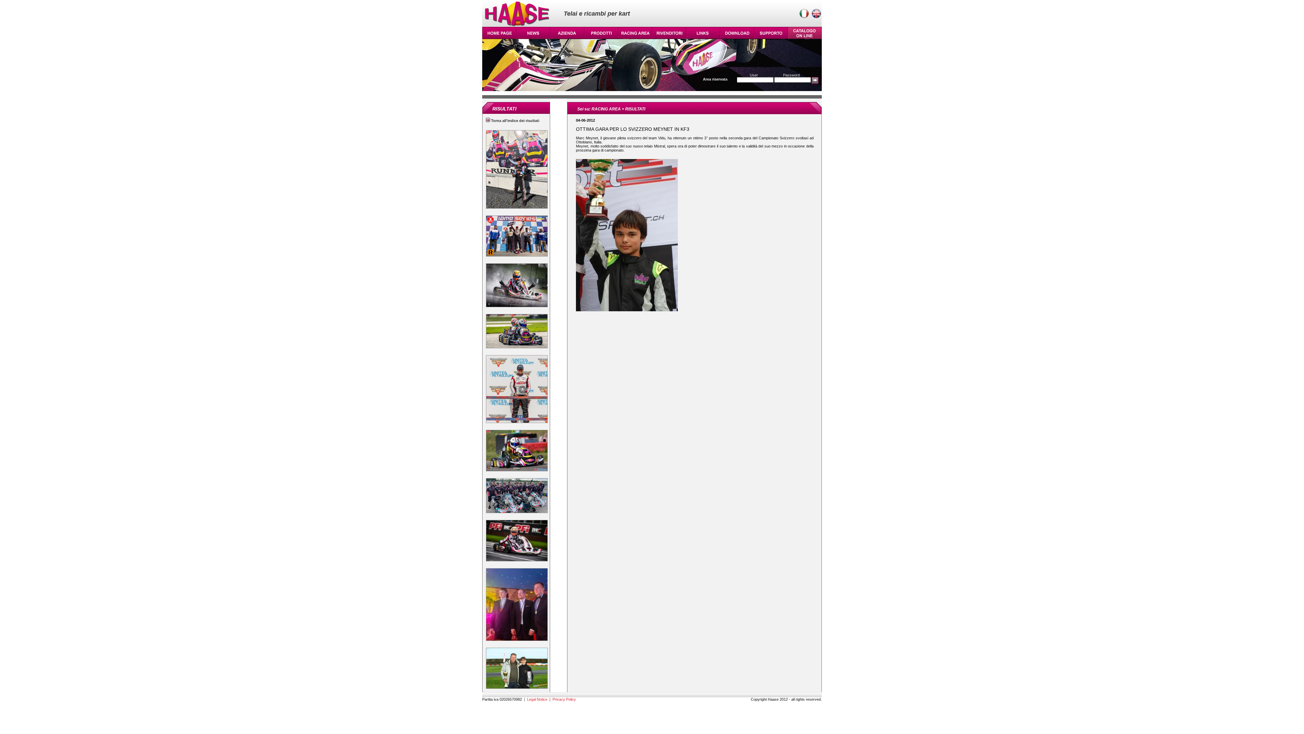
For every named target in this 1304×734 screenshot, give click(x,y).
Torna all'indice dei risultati (514, 121)
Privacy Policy (564, 699)
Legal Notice (537, 699)
